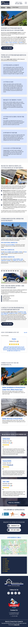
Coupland (6, 563)
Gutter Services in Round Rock (12, 419)
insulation (9, 260)
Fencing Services (7, 250)
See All (25, 332)
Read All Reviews (14, 502)
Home (3, 7)
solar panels (14, 42)
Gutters (9, 7)
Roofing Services (7, 257)
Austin (5, 558)
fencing (20, 42)
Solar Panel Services (9, 242)
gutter (7, 42)
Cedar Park (6, 561)
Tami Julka (6, 481)
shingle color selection (18, 260)
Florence (6, 567)
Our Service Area (14, 537)
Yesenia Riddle (7, 461)
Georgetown (11, 313)
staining (20, 251)
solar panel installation (10, 244)
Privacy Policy (13, 621)
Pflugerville (5, 313)
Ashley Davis (6, 439)
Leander (16, 313)
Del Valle (6, 565)
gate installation (15, 251)
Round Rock (20, 311)
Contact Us (15, 526)
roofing (10, 42)
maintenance (3, 260)
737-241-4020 (18, 3)
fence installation (8, 251)
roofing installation (16, 259)
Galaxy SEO (16, 624)
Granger (6, 571)
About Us (7, 621)
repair (22, 259)
